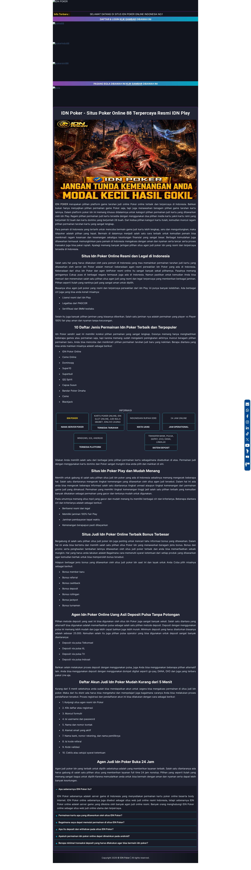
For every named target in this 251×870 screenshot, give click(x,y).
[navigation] (247, 435)
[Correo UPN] (247, 404)
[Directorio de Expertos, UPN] (247, 464)
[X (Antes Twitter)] (247, 439)
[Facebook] (247, 416)
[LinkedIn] (247, 428)
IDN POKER (61, 204)
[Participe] (247, 451)
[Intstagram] (247, 422)
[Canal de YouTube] (247, 445)
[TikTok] (247, 434)
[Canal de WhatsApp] (247, 410)
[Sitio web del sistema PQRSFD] (247, 457)
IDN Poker (125, 857)
